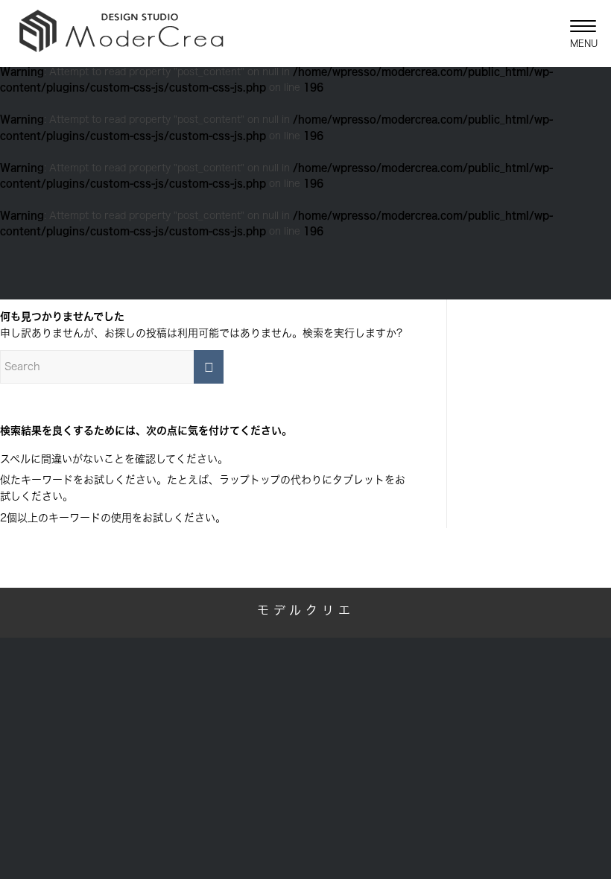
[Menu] (575, 33)
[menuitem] (575, 33)
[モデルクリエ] (121, 33)
